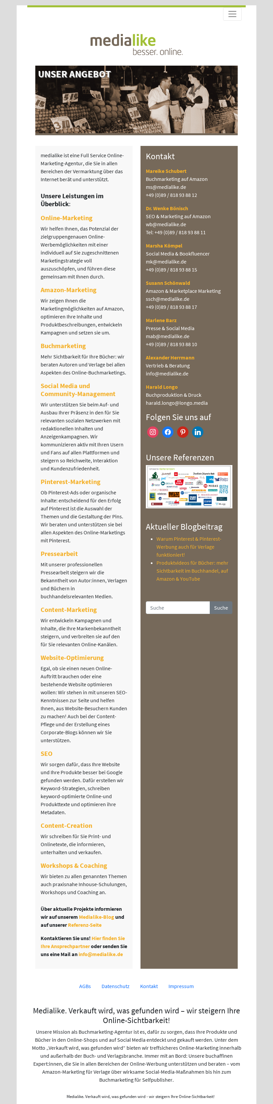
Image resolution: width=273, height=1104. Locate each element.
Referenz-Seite (85, 924)
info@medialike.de (101, 954)
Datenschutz (116, 986)
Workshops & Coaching (74, 865)
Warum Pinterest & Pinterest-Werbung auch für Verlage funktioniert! (188, 546)
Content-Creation (66, 825)
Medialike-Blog (96, 916)
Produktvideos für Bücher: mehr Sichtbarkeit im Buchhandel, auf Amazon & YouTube (192, 570)
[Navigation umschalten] (232, 14)
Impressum (181, 986)
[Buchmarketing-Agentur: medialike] (136, 43)
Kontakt (149, 986)
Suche (221, 607)
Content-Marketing (69, 609)
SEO (47, 753)
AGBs (85, 986)
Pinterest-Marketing (71, 481)
